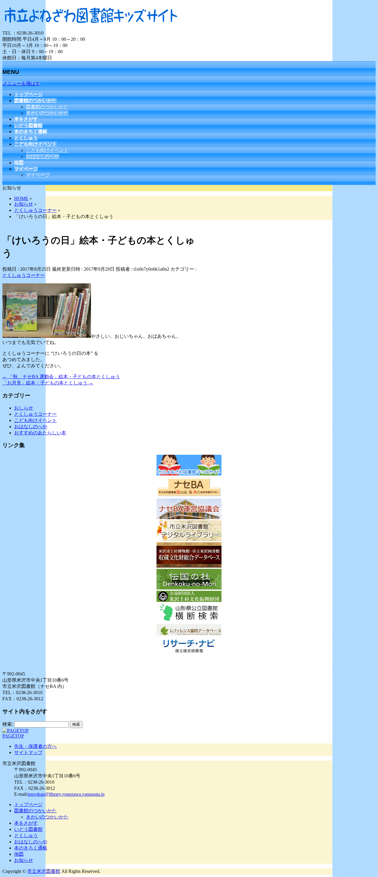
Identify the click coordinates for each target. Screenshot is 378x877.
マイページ (38, 175)
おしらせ (23, 407)
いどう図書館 (28, 829)
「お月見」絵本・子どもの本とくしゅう (47, 382)
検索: (7, 724)
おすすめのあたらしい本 (40, 432)
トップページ (28, 804)
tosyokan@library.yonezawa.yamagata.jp (66, 794)
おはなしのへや (42, 156)
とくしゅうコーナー (23, 275)
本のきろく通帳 (30, 847)
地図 (19, 854)
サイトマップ (28, 752)
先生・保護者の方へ (35, 746)
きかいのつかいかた (47, 113)
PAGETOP (13, 735)
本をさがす (26, 823)
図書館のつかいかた (47, 106)
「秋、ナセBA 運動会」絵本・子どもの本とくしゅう (61, 376)
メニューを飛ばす (21, 83)
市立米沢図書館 (43, 871)
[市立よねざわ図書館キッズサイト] (91, 27)
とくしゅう (26, 835)
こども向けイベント (47, 150)
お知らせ (23, 860)
